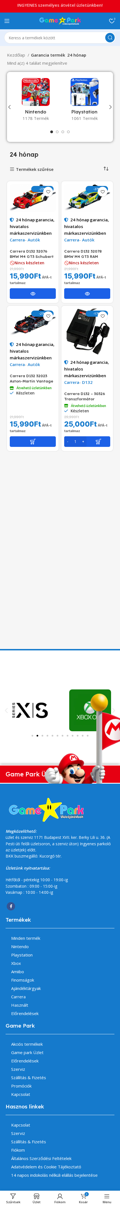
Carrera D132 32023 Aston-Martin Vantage (31, 378)
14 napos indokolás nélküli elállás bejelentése (54, 1175)
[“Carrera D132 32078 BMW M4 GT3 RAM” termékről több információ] (87, 293)
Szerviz (18, 1069)
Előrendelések (25, 1013)
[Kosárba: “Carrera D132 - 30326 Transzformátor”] (87, 441)
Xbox (16, 963)
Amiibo (17, 971)
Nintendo (20, 946)
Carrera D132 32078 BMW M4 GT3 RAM (83, 254)
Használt (19, 1005)
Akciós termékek (27, 1044)
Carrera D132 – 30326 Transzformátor (84, 396)
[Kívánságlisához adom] (48, 192)
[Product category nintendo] (36, 101)
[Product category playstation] (84, 101)
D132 (87, 382)
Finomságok (22, 980)
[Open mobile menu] (7, 20)
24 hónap (25, 219)
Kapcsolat (20, 1094)
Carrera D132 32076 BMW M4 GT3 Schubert (32, 254)
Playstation (22, 955)
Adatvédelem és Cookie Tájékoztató (46, 1166)
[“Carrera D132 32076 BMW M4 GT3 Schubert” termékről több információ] (33, 293)
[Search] (110, 37)
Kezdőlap (16, 55)
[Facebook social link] (11, 906)
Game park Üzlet (27, 1052)
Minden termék (25, 938)
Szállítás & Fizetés (28, 1077)
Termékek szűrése (35, 169)
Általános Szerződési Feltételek (41, 1158)
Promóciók (21, 1086)
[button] (6, 710)
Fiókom (18, 1150)
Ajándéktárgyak (26, 988)
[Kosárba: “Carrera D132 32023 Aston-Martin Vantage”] (33, 441)
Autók (34, 240)
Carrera (17, 240)
